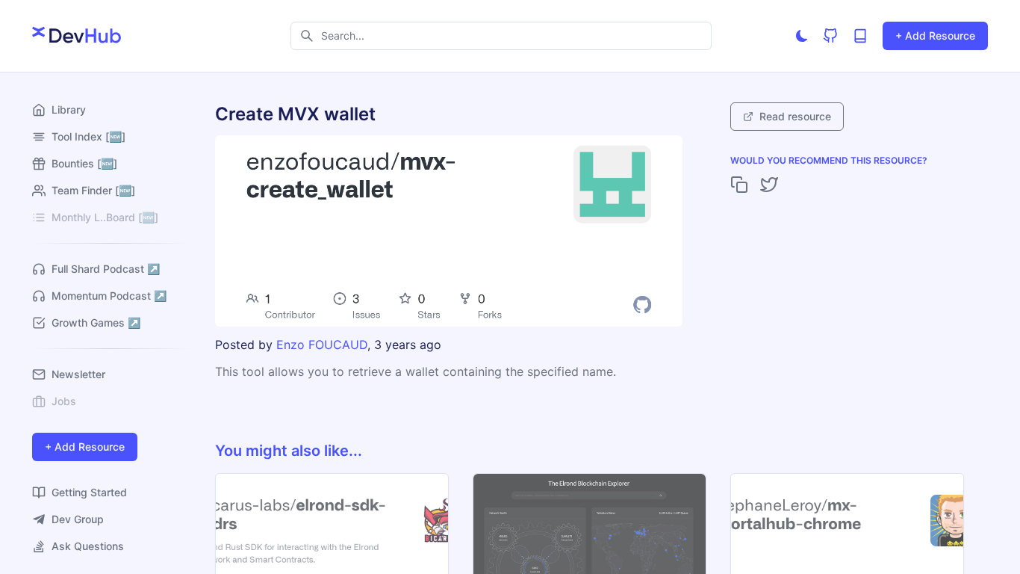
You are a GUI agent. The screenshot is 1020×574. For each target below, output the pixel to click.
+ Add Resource (935, 35)
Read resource (795, 116)
